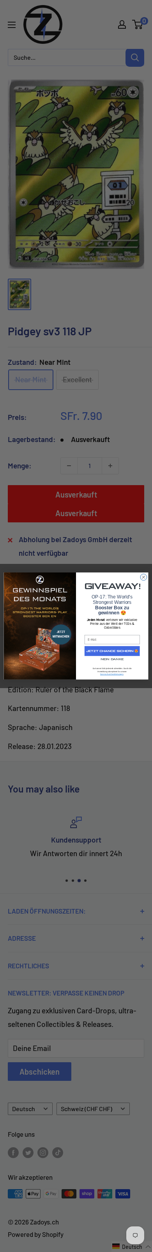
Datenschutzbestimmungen (112, 674)
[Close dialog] (143, 577)
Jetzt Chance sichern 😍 (112, 651)
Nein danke (112, 659)
